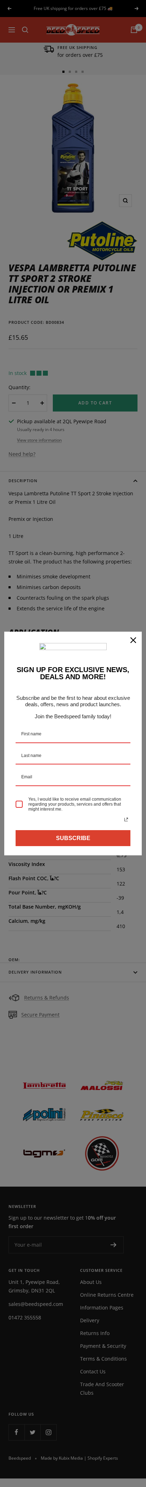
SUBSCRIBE (73, 838)
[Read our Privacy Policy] (126, 819)
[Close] (133, 640)
